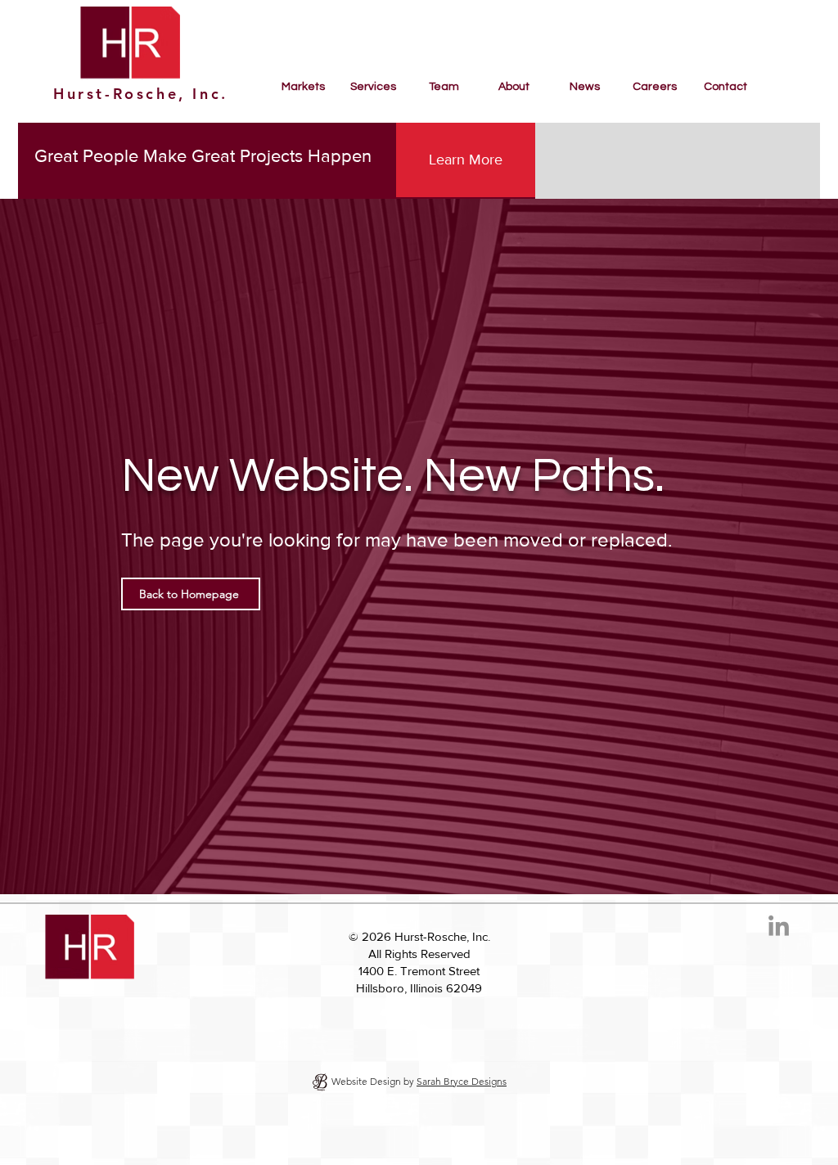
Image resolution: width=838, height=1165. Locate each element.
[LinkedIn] (778, 927)
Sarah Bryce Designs (462, 1081)
